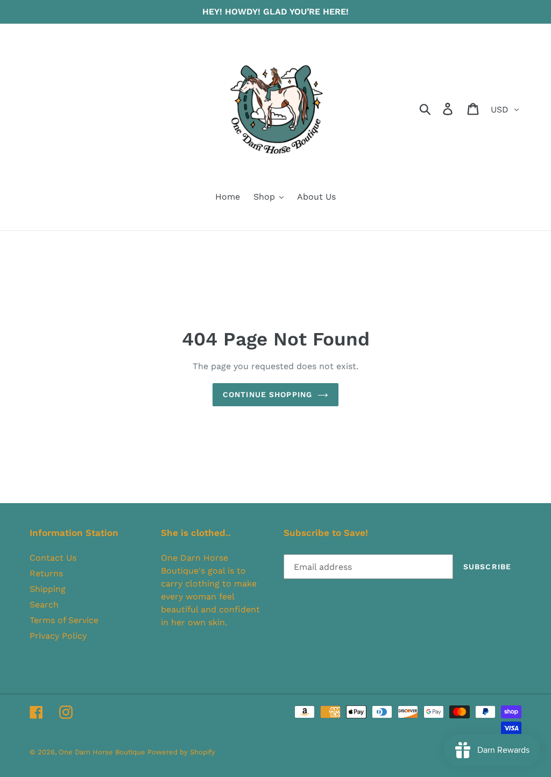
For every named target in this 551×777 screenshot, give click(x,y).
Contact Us (53, 558)
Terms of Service (64, 620)
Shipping (48, 589)
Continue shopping (267, 394)
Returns (46, 573)
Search (44, 604)
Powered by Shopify (181, 752)
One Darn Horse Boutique (103, 752)
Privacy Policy (58, 636)
